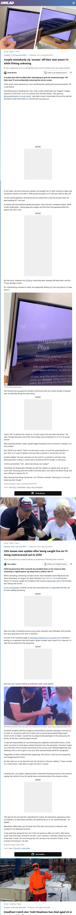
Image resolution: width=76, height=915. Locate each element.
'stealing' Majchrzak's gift (49, 581)
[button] (71, 73)
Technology (39, 487)
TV (50, 191)
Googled (20, 391)
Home (6, 52)
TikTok (17, 52)
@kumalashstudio (11, 96)
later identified (13, 634)
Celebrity (13, 904)
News (12, 52)
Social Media (21, 487)
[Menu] (73, 3)
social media (26, 96)
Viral (32, 487)
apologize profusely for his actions (43, 638)
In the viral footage (11, 587)
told (23, 826)
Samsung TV (44, 99)
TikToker (28, 280)
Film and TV (12, 487)
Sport (17, 543)
